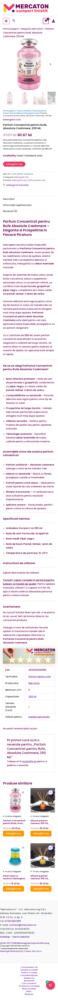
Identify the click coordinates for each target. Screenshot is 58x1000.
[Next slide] (50, 64)
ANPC (29, 991)
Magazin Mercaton (32, 28)
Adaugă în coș (14, 164)
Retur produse (29, 988)
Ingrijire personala (39, 716)
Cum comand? (29, 983)
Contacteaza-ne (29, 967)
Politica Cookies (29, 972)
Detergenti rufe (31, 113)
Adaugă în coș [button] (13, 833)
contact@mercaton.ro (22, 925)
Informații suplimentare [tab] (17, 205)
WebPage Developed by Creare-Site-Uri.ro (21, 951)
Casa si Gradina (24, 110)
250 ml (32, 696)
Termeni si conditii (29, 970)
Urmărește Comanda (29, 986)
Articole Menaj (16, 113)
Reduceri (29, 994)
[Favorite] (23, 792)
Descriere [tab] (9, 199)
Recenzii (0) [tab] (10, 211)
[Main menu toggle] (6, 21)
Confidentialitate (29, 975)
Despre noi (29, 978)
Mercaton (34, 683)
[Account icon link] (53, 21)
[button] (14, 21)
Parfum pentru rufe (36, 180)
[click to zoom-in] (29, 64)
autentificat (29, 761)
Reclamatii (29, 980)
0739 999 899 (13, 921)
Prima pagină (11, 28)
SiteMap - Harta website (14, 937)
